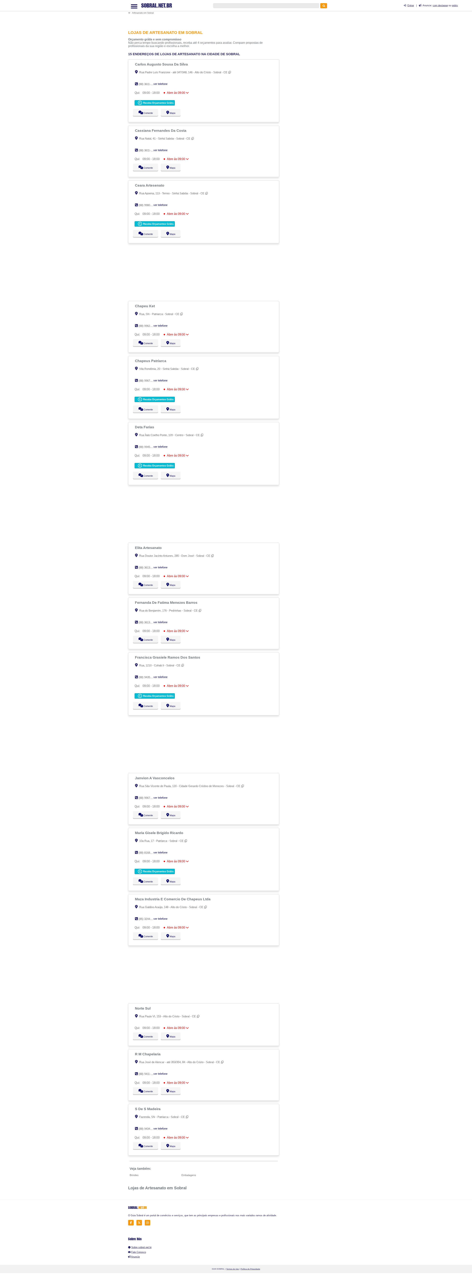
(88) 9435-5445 (148, 677)
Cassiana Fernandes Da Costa (161, 130)
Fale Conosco (138, 1252)
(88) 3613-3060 (148, 622)
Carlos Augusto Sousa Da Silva (162, 64)
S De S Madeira (148, 1109)
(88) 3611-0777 (148, 150)
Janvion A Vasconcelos (155, 778)
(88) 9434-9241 (148, 1128)
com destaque (440, 5)
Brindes (134, 1175)
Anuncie (135, 1256)
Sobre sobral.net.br (141, 1247)
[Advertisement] (205, 13)
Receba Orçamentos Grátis (157, 102)
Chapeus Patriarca (151, 361)
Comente (146, 113)
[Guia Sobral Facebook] (132, 1222)
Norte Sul (143, 1008)
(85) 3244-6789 (148, 918)
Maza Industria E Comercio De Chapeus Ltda (173, 899)
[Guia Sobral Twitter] (140, 1222)
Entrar (410, 5)
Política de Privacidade (250, 1269)
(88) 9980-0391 (148, 205)
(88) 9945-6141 (148, 446)
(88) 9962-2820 (148, 325)
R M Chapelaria (148, 1054)
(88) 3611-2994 (148, 84)
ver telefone (160, 83)
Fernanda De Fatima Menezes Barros (166, 602)
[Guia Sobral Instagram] (148, 1222)
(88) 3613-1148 (148, 567)
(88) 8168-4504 (148, 852)
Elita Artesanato (149, 548)
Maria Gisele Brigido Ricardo (159, 833)
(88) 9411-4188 (148, 1073)
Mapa (172, 113)
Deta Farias (145, 427)
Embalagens (188, 1175)
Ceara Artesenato (150, 185)
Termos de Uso (232, 1269)
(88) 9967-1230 (148, 380)
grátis (455, 5)
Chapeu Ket (145, 306)
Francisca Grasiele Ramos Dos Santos (168, 657)
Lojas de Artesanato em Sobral (157, 1188)
